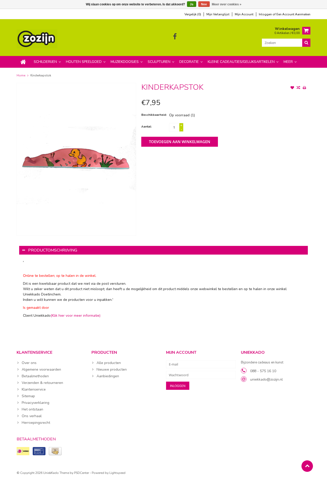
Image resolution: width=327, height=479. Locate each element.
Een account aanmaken (293, 14)
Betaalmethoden (35, 376)
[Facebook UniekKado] (175, 36)
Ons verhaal (32, 416)
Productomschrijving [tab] (52, 250)
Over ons (29, 362)
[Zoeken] (306, 43)
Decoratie (189, 61)
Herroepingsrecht (36, 422)
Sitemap (28, 396)
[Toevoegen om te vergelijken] (298, 88)
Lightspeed (117, 473)
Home (21, 75)
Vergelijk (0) (192, 14)
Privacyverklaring (35, 402)
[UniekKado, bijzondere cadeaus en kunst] (38, 38)
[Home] (23, 61)
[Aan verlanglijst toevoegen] (292, 88)
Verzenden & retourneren (42, 382)
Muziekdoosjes (125, 61)
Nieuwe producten (112, 369)
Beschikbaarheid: (154, 115)
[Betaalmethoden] (23, 451)
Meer (288, 61)
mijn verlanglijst (217, 14)
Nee (204, 4)
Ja (191, 4)
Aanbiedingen (108, 376)
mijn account (244, 14)
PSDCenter (81, 473)
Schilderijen (45, 61)
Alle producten (109, 362)
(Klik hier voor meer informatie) (75, 315)
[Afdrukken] (304, 88)
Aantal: (146, 126)
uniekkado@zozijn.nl (266, 379)
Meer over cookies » (226, 4)
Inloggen (266, 14)
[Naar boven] (307, 466)
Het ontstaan (32, 409)
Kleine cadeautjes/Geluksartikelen (241, 61)
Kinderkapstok (40, 75)
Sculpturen (159, 61)
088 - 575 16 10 (263, 371)
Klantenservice (34, 389)
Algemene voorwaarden (41, 369)
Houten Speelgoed (84, 61)
